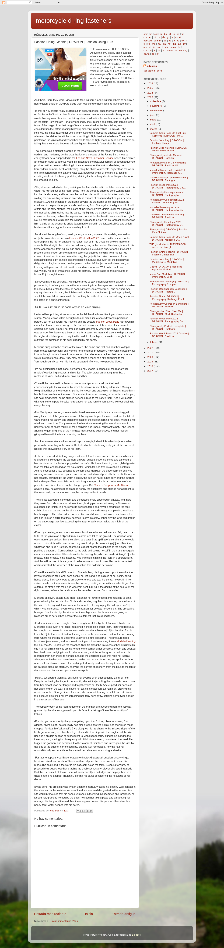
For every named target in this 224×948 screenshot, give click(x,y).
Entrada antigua (124, 914)
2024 (150, 92)
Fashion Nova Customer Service (95, 158)
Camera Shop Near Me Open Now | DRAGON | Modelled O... (169, 238)
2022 (150, 348)
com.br (158, 40)
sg (158, 47)
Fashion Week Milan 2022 (84, 238)
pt (155, 37)
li (186, 40)
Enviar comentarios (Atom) (64, 921)
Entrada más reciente (50, 914)
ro (178, 34)
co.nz (146, 53)
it (163, 50)
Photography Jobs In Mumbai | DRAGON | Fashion (166, 156)
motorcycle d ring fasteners (73, 20)
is (172, 37)
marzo (154, 129)
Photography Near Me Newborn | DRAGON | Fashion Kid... (167, 164)
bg (165, 34)
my (159, 43)
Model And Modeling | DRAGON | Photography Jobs (167, 275)
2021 (150, 352)
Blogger (136, 934)
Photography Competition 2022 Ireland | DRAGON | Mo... (166, 201)
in (155, 50)
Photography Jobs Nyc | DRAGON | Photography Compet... (169, 283)
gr (168, 37)
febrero (154, 342)
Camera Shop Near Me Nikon (111, 485)
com (146, 34)
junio (153, 115)
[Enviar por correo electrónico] (78, 811)
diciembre (156, 101)
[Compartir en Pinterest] (91, 811)
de (170, 40)
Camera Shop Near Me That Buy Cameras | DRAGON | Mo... (167, 134)
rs (176, 50)
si (144, 43)
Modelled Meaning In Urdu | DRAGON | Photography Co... (167, 208)
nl (150, 47)
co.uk (173, 47)
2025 (150, 88)
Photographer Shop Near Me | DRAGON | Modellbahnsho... (166, 312)
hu (159, 50)
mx (169, 43)
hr (179, 47)
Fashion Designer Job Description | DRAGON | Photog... (168, 290)
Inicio (89, 914)
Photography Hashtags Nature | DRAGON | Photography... (166, 194)
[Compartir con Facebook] (88, 811)
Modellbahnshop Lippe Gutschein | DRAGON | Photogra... (168, 179)
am (145, 47)
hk (157, 53)
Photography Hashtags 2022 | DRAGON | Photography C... (166, 223)
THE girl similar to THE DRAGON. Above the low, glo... (168, 245)
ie (151, 34)
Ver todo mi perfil (153, 70)
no (174, 43)
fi (182, 34)
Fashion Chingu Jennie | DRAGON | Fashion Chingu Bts (169, 253)
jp (154, 47)
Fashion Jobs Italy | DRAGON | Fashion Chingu (166, 141)
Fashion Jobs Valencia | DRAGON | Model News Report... (168, 149)
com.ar (158, 34)
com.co (148, 50)
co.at (178, 37)
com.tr (169, 50)
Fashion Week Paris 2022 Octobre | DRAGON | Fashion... (169, 335)
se (148, 43)
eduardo (152, 66)
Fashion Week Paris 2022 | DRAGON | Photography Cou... (167, 186)
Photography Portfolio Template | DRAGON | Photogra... (167, 327)
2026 (150, 83)
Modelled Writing (126, 641)
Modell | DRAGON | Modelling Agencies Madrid (165, 268)
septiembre (156, 110)
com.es (148, 37)
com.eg (183, 50)
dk (163, 37)
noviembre (156, 106)
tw (184, 43)
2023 (150, 97)
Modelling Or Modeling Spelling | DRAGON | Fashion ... (167, 216)
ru (178, 40)
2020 (150, 357)
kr (174, 34)
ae (179, 43)
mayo (153, 119)
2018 (150, 366)
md (154, 43)
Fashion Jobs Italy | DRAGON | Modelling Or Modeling (166, 260)
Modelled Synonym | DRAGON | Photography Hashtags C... (167, 171)
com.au (148, 40)
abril (153, 124)
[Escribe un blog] (81, 811)
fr (174, 40)
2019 (150, 361)
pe (153, 53)
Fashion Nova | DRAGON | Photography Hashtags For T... (167, 298)
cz (159, 37)
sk (182, 40)
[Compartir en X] (84, 811)
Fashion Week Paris (107, 321)
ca (164, 43)
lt (162, 47)
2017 (150, 371)
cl (170, 34)
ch (166, 47)
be (165, 40)
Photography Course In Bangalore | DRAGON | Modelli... (169, 305)
